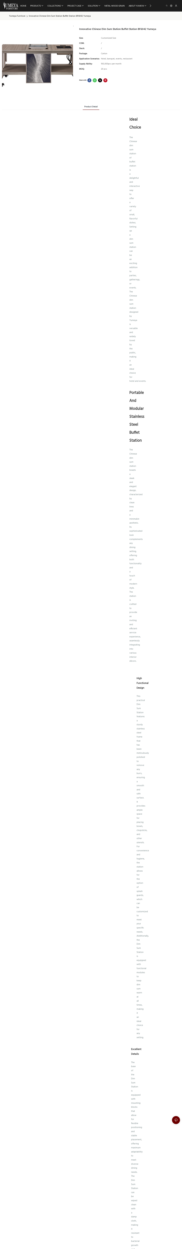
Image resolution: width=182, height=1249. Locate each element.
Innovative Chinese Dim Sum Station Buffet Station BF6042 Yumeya (60, 16)
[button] (150, 6)
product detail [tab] (91, 106)
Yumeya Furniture (17, 16)
